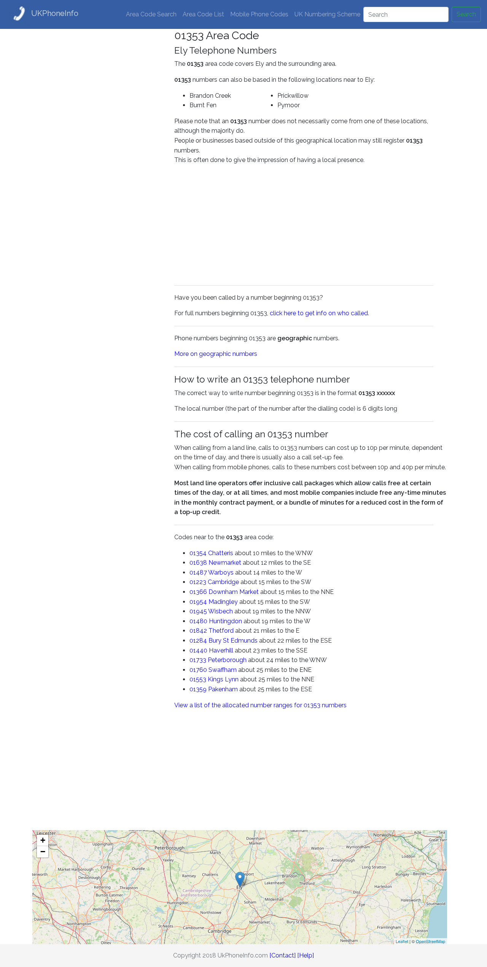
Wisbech (220, 611)
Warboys (221, 572)
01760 (198, 669)
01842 (198, 630)
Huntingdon (225, 621)
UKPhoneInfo (54, 13)
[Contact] (282, 955)
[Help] (305, 955)
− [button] (42, 851)
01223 (197, 582)
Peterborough (227, 660)
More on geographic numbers (215, 353)
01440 (198, 650)
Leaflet (402, 941)
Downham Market (233, 591)
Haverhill (221, 650)
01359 (198, 689)
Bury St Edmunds (233, 640)
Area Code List (203, 14)
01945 (198, 611)
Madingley (223, 601)
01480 (198, 621)
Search (466, 14)
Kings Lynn (223, 679)
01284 (198, 640)
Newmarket (224, 562)
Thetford (221, 630)
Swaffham (222, 669)
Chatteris (220, 553)
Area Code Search (151, 14)
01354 (198, 553)
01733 (197, 660)
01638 (198, 562)
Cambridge (223, 582)
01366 (198, 591)
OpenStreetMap (430, 941)
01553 (197, 679)
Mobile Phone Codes (259, 14)
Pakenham (223, 689)
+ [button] (42, 840)
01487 (198, 572)
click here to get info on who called (319, 313)
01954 (198, 601)
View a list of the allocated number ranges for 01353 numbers (260, 705)
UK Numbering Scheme (327, 14)
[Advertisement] (98, 143)
